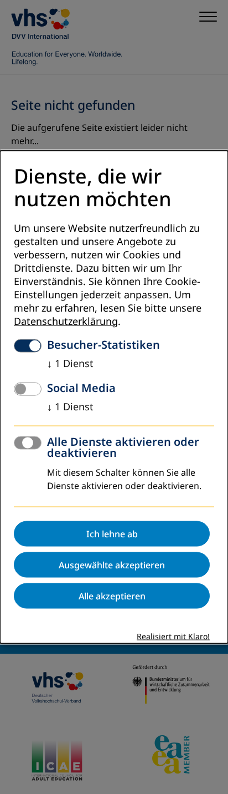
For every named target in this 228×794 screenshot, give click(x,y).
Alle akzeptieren (112, 595)
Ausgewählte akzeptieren (112, 564)
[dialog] (114, 397)
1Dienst (70, 363)
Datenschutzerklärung (66, 321)
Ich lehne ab (112, 533)
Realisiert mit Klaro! (173, 636)
